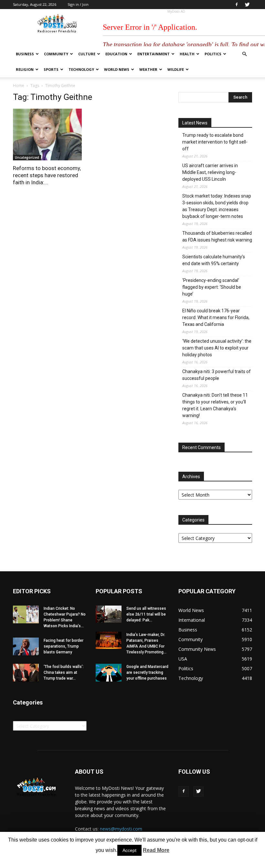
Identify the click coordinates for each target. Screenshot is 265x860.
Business (25, 53)
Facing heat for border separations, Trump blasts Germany (63, 646)
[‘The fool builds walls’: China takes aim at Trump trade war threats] (26, 673)
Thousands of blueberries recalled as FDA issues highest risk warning (217, 236)
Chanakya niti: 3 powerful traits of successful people (216, 375)
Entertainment (153, 53)
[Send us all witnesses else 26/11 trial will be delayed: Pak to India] (109, 614)
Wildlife (175, 69)
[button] (244, 54)
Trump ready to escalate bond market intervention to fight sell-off (215, 142)
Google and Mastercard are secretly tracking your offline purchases (147, 672)
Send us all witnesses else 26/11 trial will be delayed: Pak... (146, 614)
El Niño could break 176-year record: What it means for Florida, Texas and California (215, 317)
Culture (86, 53)
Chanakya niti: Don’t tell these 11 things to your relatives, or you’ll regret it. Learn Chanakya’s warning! (215, 405)
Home (18, 85)
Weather (148, 69)
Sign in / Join (78, 4)
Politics (213, 53)
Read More (156, 850)
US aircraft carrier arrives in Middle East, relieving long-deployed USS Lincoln (210, 172)
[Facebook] (236, 4)
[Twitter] (247, 4)
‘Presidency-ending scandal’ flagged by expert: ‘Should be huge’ (211, 287)
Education (116, 53)
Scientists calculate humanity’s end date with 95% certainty (213, 260)
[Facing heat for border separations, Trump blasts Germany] (26, 646)
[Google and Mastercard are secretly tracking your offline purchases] (109, 673)
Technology (81, 69)
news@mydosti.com (121, 829)
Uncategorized (27, 157)
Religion (25, 69)
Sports (51, 69)
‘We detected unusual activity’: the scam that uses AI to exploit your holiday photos (216, 348)
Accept (129, 850)
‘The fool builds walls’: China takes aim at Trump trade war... (64, 672)
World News (116, 69)
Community (56, 53)
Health (187, 53)
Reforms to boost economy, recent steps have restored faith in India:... (47, 175)
